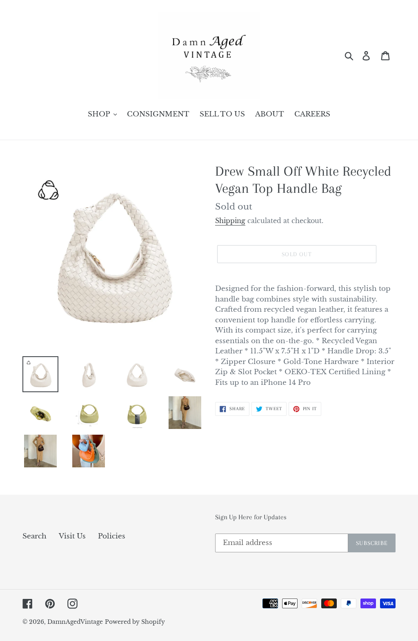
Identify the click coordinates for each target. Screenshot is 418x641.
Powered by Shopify (135, 621)
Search (34, 536)
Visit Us (72, 536)
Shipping (230, 221)
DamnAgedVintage (75, 621)
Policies (111, 536)
